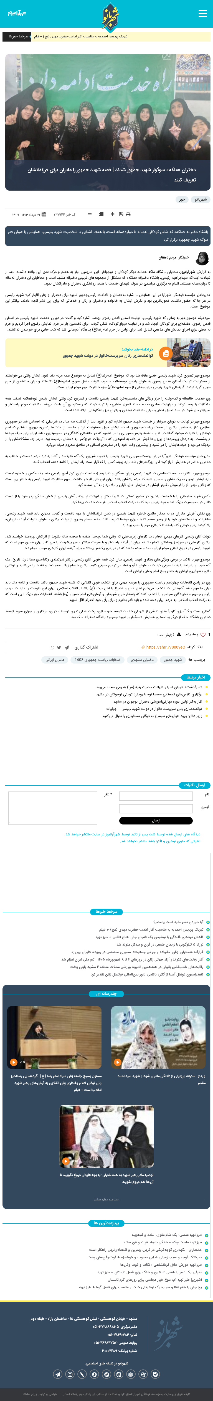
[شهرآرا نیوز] (17, 14)
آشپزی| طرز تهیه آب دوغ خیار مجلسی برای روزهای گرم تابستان (155, 1279)
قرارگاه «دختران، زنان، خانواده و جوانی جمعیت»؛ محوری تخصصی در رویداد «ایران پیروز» (137, 952)
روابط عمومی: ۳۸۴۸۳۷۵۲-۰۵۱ (115, 1343)
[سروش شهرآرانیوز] (94, 1374)
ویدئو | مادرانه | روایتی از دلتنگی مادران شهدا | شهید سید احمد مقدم (162, 1079)
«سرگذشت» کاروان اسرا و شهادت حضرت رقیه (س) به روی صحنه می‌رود (149, 687)
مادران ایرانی (54, 660)
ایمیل (205, 807)
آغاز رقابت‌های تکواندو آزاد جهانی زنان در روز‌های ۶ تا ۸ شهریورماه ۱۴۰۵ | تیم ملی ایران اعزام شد (132, 960)
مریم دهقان (167, 258)
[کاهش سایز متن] (88, 215)
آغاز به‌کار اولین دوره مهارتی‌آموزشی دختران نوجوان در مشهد (157, 702)
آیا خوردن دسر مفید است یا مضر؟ (178, 922)
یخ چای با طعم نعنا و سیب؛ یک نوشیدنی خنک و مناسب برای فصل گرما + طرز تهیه (140, 1287)
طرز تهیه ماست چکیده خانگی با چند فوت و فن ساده (163, 1242)
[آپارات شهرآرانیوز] (143, 1374)
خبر (182, 199)
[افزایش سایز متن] (110, 215)
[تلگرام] (67, 648)
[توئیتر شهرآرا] (82, 1374)
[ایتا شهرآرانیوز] (119, 1374)
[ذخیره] (119, 214)
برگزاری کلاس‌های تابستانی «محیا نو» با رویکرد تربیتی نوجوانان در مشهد (149, 694)
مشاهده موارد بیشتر (106, 1199)
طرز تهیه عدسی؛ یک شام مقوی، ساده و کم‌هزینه (167, 1235)
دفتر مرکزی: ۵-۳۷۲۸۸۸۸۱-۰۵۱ (115, 1327)
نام (207, 794)
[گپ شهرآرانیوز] (106, 1374)
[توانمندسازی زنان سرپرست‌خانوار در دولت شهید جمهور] (189, 352)
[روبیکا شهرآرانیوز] (131, 1374)
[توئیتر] (59, 648)
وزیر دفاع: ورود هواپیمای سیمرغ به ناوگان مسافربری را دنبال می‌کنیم (152, 716)
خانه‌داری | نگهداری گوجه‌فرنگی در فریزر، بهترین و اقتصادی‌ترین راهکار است (145, 1250)
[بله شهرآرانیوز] (155, 1374)
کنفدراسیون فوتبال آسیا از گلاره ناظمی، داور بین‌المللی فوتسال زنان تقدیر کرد (147, 975)
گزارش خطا (166, 635)
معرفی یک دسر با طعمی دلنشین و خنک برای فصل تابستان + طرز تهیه (150, 1272)
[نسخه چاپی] (128, 215)
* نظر (108, 794)
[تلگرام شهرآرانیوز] (58, 1374)
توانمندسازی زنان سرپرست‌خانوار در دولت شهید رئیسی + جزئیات (154, 709)
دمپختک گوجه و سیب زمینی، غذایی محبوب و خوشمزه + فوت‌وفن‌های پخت (145, 1257)
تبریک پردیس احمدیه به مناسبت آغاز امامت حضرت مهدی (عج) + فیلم (100, 36)
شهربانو (201, 199)
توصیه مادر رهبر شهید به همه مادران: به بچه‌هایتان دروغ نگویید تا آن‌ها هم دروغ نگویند (107, 1178)
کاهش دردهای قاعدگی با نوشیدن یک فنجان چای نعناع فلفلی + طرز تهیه (149, 937)
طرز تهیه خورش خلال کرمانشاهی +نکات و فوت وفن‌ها (161, 1264)
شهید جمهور (173, 660)
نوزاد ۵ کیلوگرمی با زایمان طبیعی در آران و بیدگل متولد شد (159, 945)
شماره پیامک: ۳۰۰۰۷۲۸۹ (119, 1351)
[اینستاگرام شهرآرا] (70, 1374)
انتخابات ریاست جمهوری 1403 (98, 660)
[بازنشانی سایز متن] (99, 215)
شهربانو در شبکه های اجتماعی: (106, 1364)
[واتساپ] (52, 648)
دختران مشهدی (142, 660)
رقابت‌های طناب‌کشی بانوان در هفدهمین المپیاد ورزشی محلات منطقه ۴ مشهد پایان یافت (136, 967)
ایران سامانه (30, 1394)
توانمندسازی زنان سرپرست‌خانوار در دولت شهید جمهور (108, 356)
